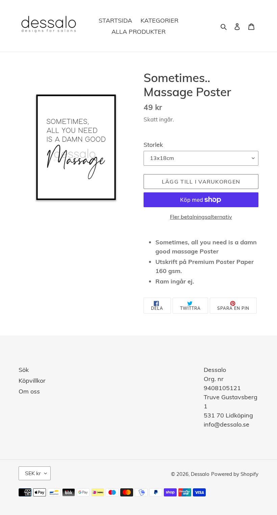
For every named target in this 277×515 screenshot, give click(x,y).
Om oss (29, 391)
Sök (24, 370)
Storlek (153, 144)
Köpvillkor (32, 380)
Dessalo (200, 474)
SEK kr (33, 473)
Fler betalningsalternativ (201, 216)
